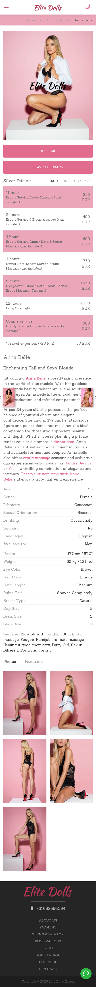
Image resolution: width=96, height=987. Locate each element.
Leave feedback (48, 167)
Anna (30, 378)
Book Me (48, 151)
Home (30, 20)
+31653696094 (50, 908)
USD (66, 181)
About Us (48, 920)
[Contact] (86, 973)
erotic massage (36, 458)
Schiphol (48, 962)
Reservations (48, 941)
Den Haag (48, 969)
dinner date (64, 441)
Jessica (85, 463)
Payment (48, 927)
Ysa (11, 468)
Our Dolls (55, 20)
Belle (41, 378)
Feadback (34, 661)
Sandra (71, 463)
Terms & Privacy (48, 934)
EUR (54, 181)
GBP (77, 181)
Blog (48, 948)
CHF (89, 181)
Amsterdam (48, 955)
